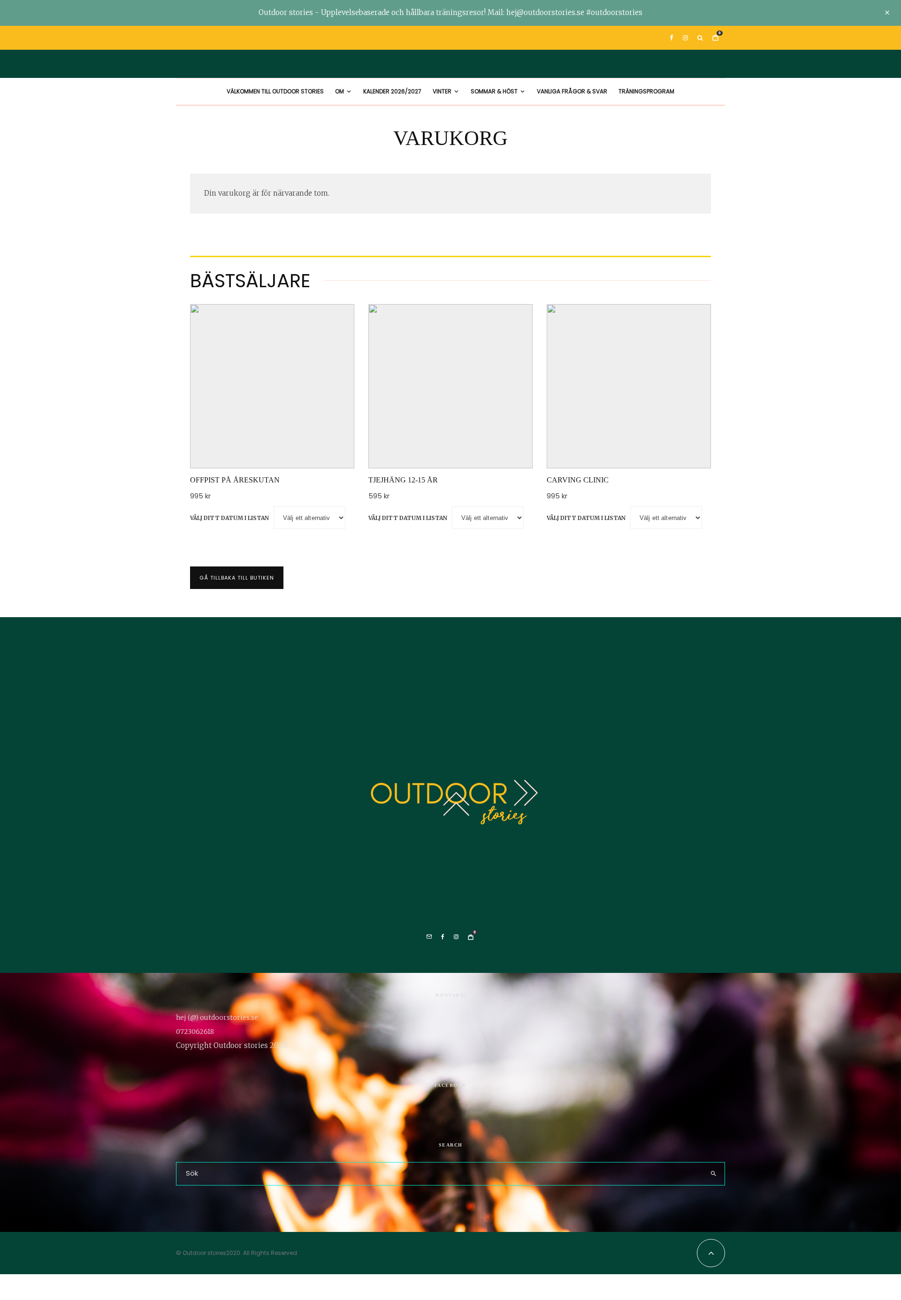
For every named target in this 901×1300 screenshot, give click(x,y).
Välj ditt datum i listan (229, 517)
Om (339, 91)
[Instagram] (685, 38)
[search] (713, 1173)
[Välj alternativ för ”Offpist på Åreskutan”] (244, 445)
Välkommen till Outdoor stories (275, 91)
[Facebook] (671, 38)
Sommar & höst (494, 91)
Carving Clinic (578, 480)
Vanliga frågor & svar (572, 91)
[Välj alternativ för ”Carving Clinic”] (601, 445)
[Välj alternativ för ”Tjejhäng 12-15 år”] (422, 445)
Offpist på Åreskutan (235, 480)
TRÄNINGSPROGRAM (646, 91)
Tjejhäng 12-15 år (403, 480)
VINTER (442, 91)
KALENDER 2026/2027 (392, 91)
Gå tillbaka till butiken (236, 577)
